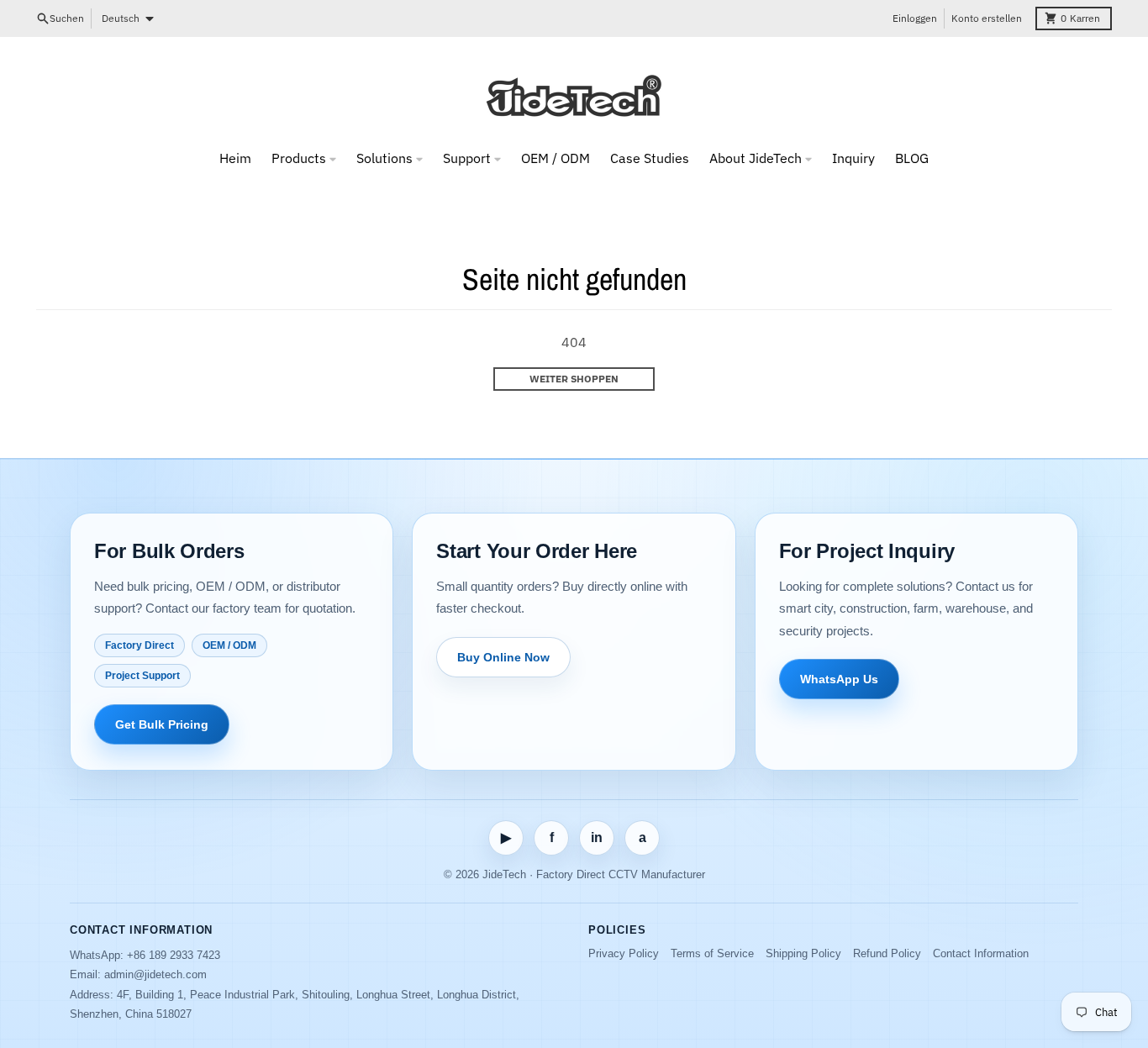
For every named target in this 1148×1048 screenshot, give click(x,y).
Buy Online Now (503, 657)
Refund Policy (887, 953)
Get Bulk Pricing (161, 724)
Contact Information (981, 953)
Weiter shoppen (574, 378)
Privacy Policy (623, 953)
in (597, 837)
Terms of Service (712, 953)
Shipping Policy (803, 953)
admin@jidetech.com (155, 974)
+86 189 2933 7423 (173, 955)
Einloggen (915, 18)
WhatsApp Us (839, 679)
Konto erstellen (986, 18)
